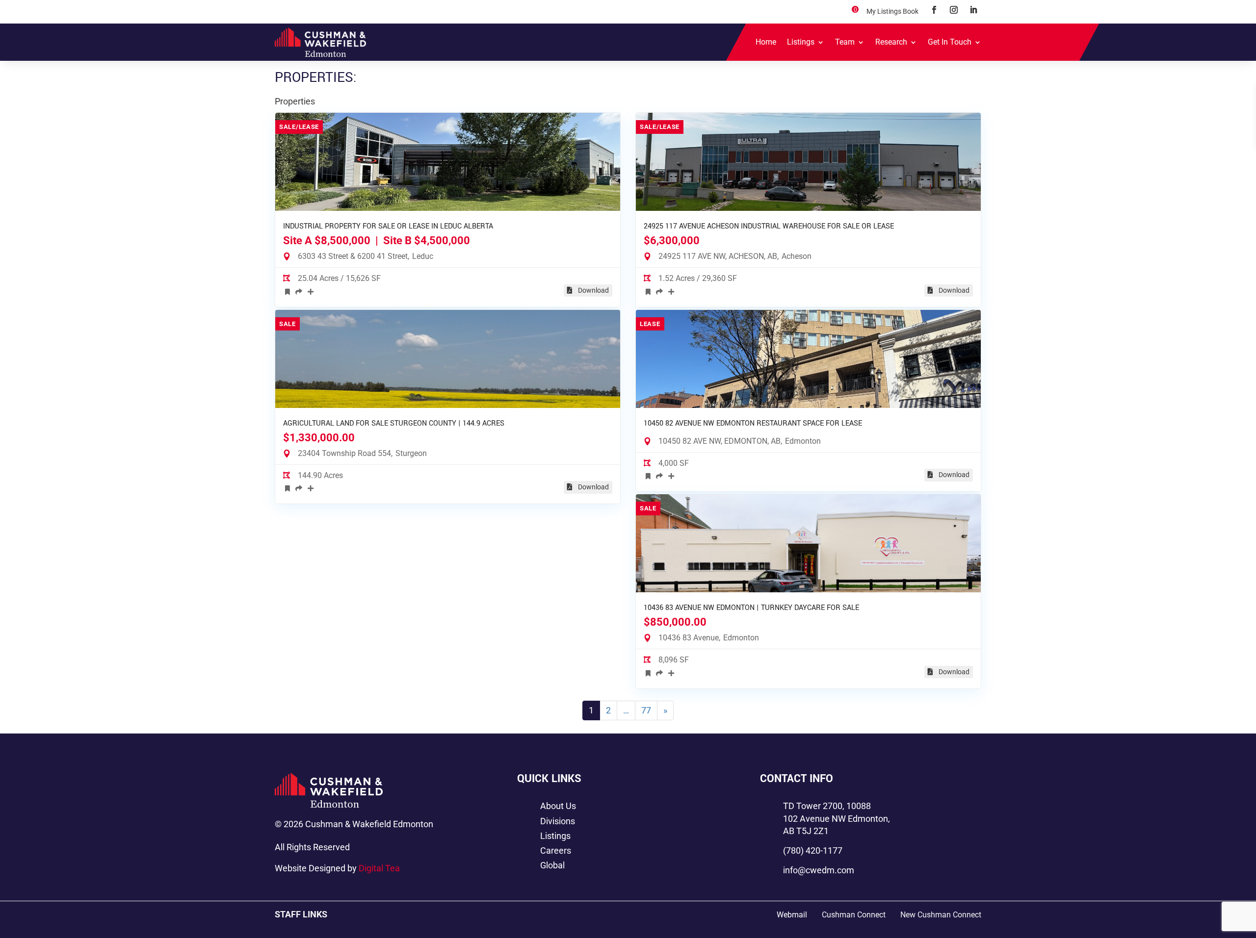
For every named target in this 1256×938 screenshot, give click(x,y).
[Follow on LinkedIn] (973, 10)
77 (646, 710)
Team (845, 42)
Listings (800, 42)
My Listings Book (892, 11)
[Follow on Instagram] (954, 10)
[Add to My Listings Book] (287, 291)
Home (766, 42)
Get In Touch (949, 42)
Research (891, 42)
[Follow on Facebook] (934, 10)
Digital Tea (379, 868)
